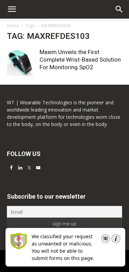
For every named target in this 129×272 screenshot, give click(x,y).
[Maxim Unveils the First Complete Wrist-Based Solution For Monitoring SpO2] (20, 62)
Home (13, 26)
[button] (119, 9)
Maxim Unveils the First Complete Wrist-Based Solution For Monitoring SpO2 (80, 60)
